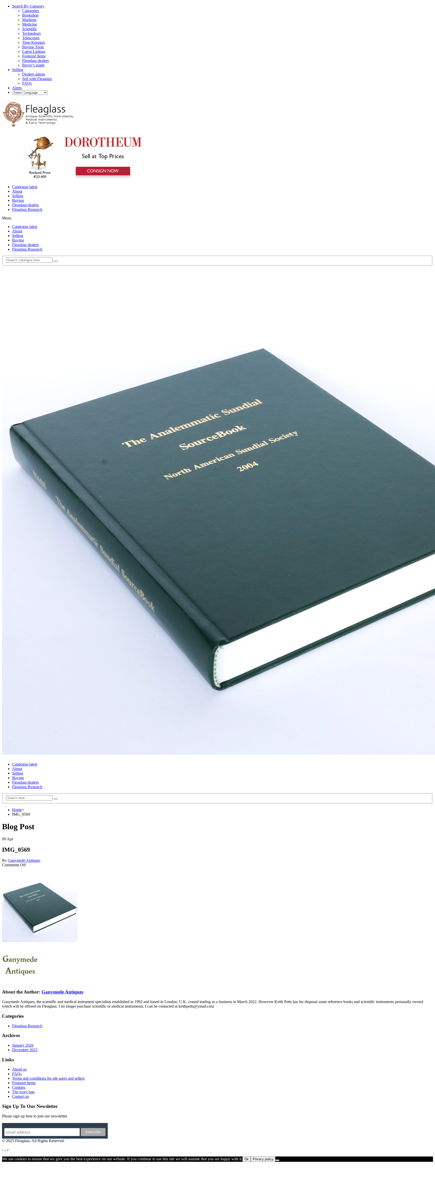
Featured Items (23, 1083)
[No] (277, 1160)
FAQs (17, 1074)
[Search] (56, 261)
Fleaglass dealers (25, 205)
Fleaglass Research (27, 209)
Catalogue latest (24, 187)
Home (17, 810)
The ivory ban (23, 1092)
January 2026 (22, 1045)
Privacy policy (263, 1159)
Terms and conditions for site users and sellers (48, 1078)
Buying (18, 200)
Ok (246, 1159)
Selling (17, 196)
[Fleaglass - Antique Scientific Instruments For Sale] (38, 123)
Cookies (18, 1087)
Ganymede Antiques (24, 860)
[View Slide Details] (82, 178)
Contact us (20, 1096)
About (17, 191)
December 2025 (25, 1050)
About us (19, 1069)
